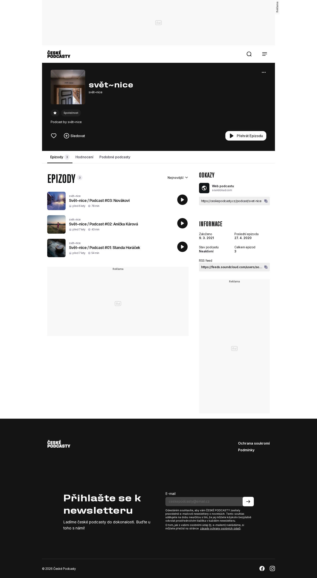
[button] (249, 54)
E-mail (170, 493)
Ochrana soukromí (254, 443)
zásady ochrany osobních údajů (220, 528)
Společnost (71, 112)
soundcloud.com (222, 190)
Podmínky (246, 450)
